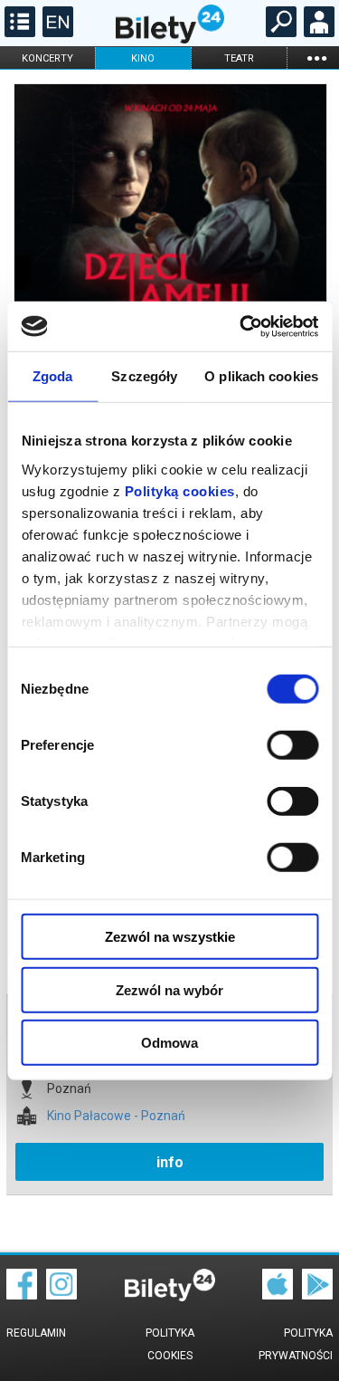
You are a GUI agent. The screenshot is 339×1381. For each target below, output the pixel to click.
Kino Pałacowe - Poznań (116, 1116)
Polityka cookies (170, 1344)
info (170, 1162)
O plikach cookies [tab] (261, 376)
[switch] (292, 745)
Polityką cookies (179, 490)
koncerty (47, 58)
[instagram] (61, 1295)
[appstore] (277, 1295)
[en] (55, 32)
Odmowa (169, 1042)
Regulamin (36, 1333)
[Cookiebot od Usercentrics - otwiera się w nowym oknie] (241, 326)
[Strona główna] (170, 39)
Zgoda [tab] (53, 376)
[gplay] (317, 1295)
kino (143, 58)
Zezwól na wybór (169, 989)
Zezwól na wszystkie (170, 937)
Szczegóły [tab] (144, 376)
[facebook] (21, 1295)
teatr (239, 58)
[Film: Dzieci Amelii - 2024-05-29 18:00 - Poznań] (169, 241)
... (316, 57)
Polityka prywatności (296, 1344)
